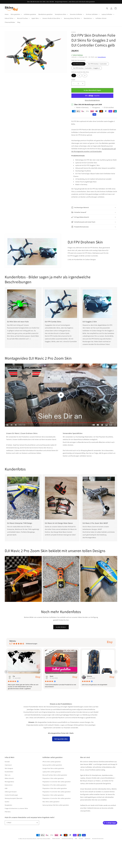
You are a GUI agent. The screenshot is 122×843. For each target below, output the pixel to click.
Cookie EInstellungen (11, 795)
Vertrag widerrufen (61, 739)
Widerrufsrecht (9, 778)
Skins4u (24, 838)
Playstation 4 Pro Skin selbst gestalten (54, 785)
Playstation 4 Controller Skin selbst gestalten (57, 792)
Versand (81, 838)
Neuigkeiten (8, 805)
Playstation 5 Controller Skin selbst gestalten (57, 782)
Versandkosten (102, 57)
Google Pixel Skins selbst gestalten (53, 768)
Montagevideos (9, 782)
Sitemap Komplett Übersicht (13, 798)
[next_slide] (116, 672)
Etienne (45, 676)
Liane (82, 676)
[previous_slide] (6, 672)
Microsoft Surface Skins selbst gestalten (55, 775)
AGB (6, 788)
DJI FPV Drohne (78, 64)
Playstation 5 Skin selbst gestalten (53, 778)
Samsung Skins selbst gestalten (52, 765)
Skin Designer (9, 768)
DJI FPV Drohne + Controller (97, 64)
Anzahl (73, 80)
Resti (7, 676)
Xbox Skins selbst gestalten (51, 802)
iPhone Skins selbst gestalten (52, 761)
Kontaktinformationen (98, 838)
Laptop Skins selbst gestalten (52, 772)
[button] (16, 14)
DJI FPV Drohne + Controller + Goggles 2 (86, 68)
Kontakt (7, 761)
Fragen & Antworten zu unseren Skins (16, 808)
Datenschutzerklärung (67, 838)
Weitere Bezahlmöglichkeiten (92, 100)
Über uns (7, 775)
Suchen (7, 802)
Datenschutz (9, 785)
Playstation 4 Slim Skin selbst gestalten (55, 788)
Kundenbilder (9, 772)
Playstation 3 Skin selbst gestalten (53, 795)
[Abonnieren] (37, 822)
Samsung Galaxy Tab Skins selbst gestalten (56, 805)
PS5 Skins (8, 812)
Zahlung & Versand (10, 792)
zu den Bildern (61, 627)
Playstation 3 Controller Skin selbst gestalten (57, 798)
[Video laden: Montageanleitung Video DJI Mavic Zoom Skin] (61, 395)
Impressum (8, 765)
